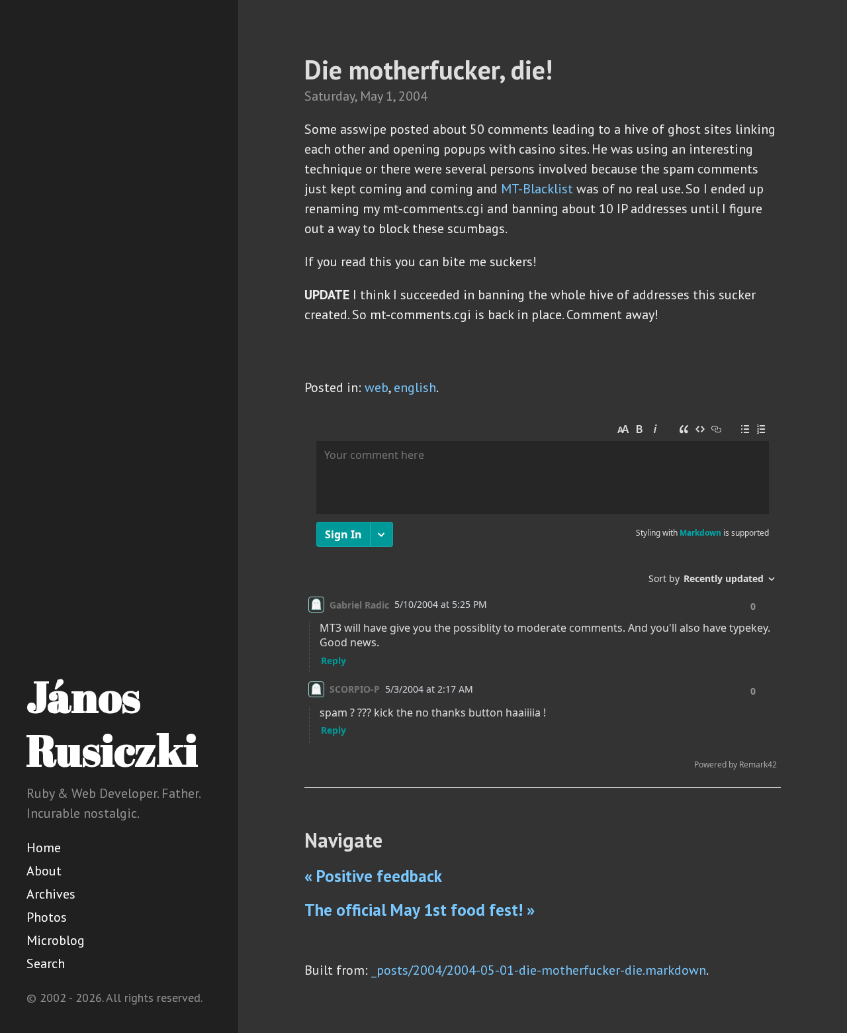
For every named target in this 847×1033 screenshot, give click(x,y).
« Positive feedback (373, 876)
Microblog (55, 940)
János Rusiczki (112, 723)
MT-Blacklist (537, 188)
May (371, 96)
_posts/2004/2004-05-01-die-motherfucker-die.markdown (538, 970)
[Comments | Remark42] (542, 596)
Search (45, 963)
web (376, 387)
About (44, 870)
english (415, 387)
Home (43, 847)
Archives (50, 894)
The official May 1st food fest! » (419, 909)
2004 (412, 96)
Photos (46, 917)
